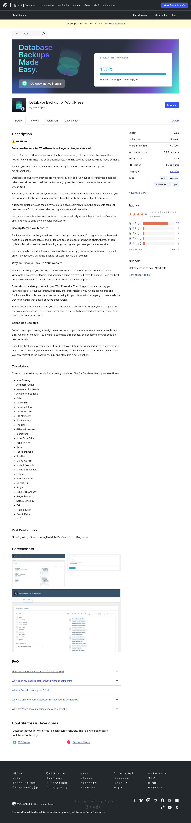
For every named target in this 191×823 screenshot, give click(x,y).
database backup (162, 184)
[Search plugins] (44, 33)
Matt (151, 778)
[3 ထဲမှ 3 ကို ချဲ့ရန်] (116, 593)
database (174, 178)
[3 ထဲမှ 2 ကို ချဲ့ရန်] (116, 558)
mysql (175, 184)
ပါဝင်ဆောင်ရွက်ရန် (123, 773)
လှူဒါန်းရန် (120, 782)
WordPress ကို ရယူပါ (174, 5)
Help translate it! (117, 23)
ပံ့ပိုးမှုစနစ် (86, 778)
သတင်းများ (16, 778)
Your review (135, 249)
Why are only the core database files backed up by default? (45, 699)
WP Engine (39, 107)
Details (19, 120)
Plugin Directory (20, 15)
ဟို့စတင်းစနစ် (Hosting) (24, 782)
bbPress (153, 782)
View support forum (139, 274)
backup (164, 178)
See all (175, 249)
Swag (118, 787)
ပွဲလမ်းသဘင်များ (121, 778)
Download (172, 105)
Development (72, 120)
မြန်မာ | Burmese (48, 804)
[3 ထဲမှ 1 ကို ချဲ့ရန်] (61, 558)
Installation (52, 120)
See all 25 (174, 171)
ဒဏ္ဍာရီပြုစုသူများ (88, 782)
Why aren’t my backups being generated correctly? (40, 709)
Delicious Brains (81, 742)
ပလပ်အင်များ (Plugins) (57, 782)
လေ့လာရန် (84, 773)
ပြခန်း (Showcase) (55, 773)
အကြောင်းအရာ (17, 773)
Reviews (34, 120)
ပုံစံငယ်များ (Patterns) (56, 787)
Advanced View (137, 192)
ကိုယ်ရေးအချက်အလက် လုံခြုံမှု (25, 787)
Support (174, 120)
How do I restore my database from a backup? (38, 671)
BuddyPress (155, 787)
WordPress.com (157, 773)
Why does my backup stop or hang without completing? (43, 680)
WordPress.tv (88, 787)
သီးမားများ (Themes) (54, 778)
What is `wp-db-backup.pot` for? (30, 690)
